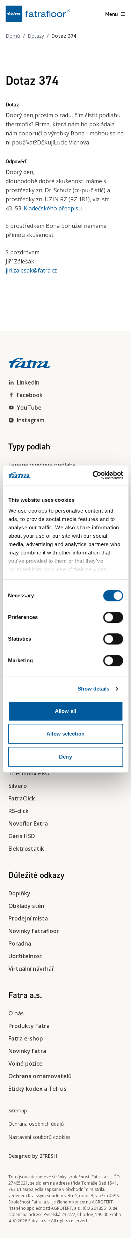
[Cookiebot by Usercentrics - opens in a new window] (93, 475)
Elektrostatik (26, 848)
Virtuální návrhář (31, 968)
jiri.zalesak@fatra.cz (31, 270)
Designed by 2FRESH (32, 1156)
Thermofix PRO (29, 773)
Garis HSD (21, 836)
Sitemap (17, 1110)
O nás (16, 1013)
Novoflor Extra (28, 823)
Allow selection (65, 734)
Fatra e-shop (25, 1038)
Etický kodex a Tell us (37, 1088)
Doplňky (19, 893)
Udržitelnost (25, 956)
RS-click (18, 811)
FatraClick (21, 798)
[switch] (113, 617)
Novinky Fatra (27, 1051)
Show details (93, 689)
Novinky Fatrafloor (33, 931)
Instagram (30, 420)
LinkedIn (28, 382)
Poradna (19, 943)
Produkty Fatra (29, 1026)
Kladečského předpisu (53, 208)
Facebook (30, 395)
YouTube (29, 407)
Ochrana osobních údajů (36, 1123)
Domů (13, 35)
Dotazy (36, 35)
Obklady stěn (26, 906)
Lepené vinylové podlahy (42, 465)
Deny (65, 757)
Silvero (17, 786)
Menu (111, 13)
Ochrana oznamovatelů (40, 1076)
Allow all (65, 711)
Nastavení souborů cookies (39, 1137)
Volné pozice (25, 1063)
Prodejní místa (28, 918)
